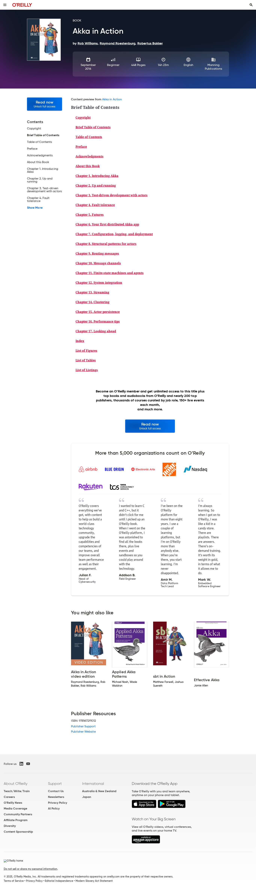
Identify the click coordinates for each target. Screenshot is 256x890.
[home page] (22, 4)
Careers (9, 797)
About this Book (88, 166)
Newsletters (56, 797)
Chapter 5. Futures (90, 215)
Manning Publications (213, 66)
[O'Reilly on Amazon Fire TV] (146, 842)
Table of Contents (89, 137)
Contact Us (56, 791)
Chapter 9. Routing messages (97, 253)
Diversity (10, 826)
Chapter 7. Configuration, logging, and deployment (114, 234)
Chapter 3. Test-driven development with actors (111, 195)
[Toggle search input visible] (251, 4)
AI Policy (54, 808)
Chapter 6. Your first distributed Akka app (107, 224)
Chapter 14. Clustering (92, 302)
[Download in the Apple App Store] (144, 807)
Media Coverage (15, 808)
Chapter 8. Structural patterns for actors (106, 244)
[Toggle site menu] (4, 4)
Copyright (83, 117)
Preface (81, 147)
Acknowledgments (89, 156)
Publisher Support (83, 726)
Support (55, 783)
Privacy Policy (57, 803)
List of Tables (86, 360)
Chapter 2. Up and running (96, 185)
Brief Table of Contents (93, 127)
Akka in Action (112, 99)
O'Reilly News (13, 803)
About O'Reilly (15, 783)
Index (80, 341)
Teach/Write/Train (17, 791)
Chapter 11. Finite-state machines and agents (110, 273)
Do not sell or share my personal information (30, 869)
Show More (35, 207)
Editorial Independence (59, 881)
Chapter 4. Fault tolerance (95, 205)
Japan (86, 797)
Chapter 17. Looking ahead (96, 331)
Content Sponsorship (18, 832)
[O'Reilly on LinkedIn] (21, 764)
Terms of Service (14, 881)
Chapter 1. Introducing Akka (97, 176)
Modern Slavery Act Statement (94, 881)
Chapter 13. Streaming (92, 292)
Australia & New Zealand (99, 791)
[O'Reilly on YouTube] (28, 764)
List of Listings (87, 370)
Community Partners (18, 814)
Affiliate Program (16, 820)
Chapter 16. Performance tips (98, 321)
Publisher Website (83, 731)
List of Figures (86, 351)
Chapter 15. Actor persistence (98, 312)
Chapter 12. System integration (99, 283)
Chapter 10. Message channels (98, 263)
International (93, 783)
